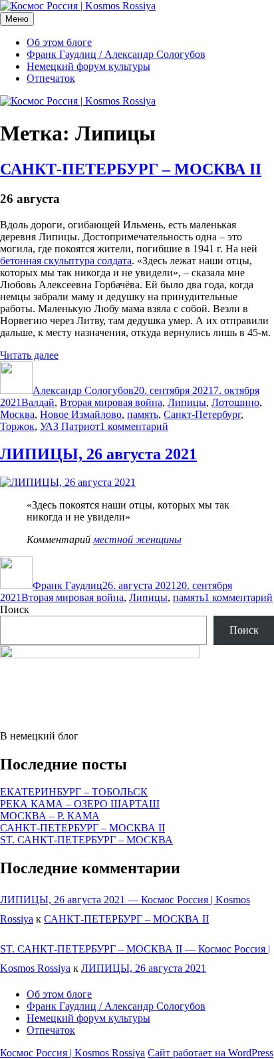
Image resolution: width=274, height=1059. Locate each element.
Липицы (187, 402)
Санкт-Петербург (202, 414)
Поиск (14, 609)
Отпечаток (51, 78)
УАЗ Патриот (70, 426)
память (142, 414)
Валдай (38, 402)
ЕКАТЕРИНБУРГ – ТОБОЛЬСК (74, 791)
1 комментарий (134, 426)
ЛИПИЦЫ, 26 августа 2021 (98, 454)
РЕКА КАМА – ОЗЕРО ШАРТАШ (80, 803)
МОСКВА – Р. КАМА (50, 815)
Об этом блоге (59, 42)
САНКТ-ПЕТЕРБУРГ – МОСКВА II (130, 169)
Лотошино (235, 402)
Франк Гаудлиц (67, 585)
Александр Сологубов (83, 390)
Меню (17, 19)
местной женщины (137, 539)
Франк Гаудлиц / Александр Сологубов (116, 54)
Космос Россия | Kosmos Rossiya (72, 1052)
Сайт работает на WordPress (210, 1052)
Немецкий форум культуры (88, 66)
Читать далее (29, 355)
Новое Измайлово (81, 414)
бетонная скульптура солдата (66, 260)
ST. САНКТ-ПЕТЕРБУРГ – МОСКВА (86, 839)
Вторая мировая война (111, 402)
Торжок (17, 426)
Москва (17, 414)
